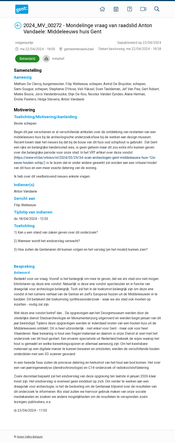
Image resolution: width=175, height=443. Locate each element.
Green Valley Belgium (30, 436)
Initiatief (58, 59)
